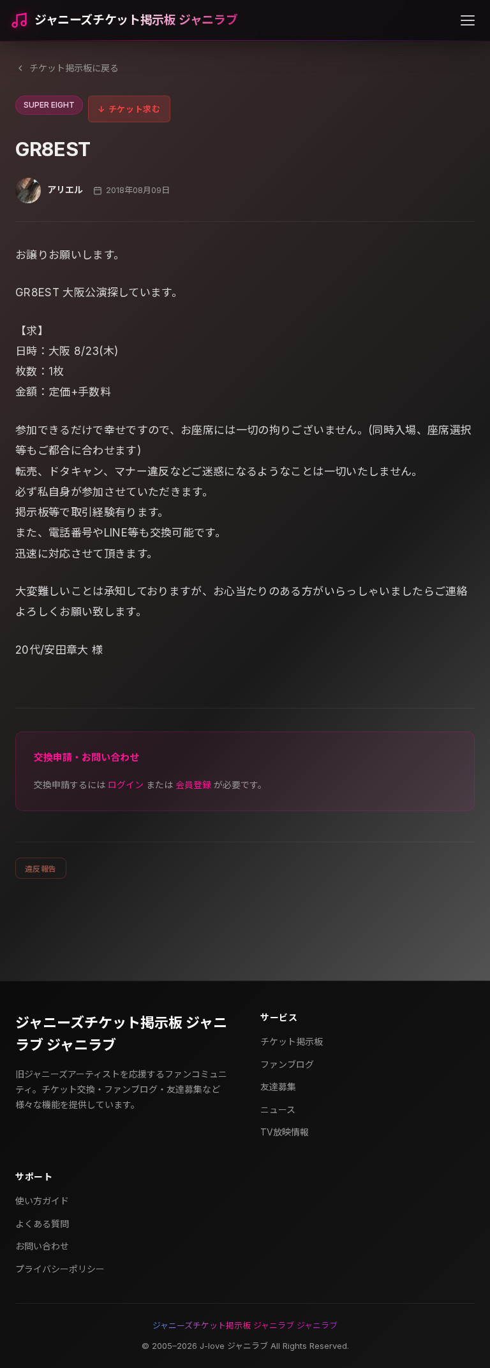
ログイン (126, 784)
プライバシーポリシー (60, 1269)
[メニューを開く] (468, 20)
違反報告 (41, 869)
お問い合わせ (42, 1246)
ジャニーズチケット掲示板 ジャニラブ (135, 20)
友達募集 (278, 1086)
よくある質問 (42, 1223)
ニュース (277, 1109)
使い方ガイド (42, 1200)
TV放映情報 (284, 1132)
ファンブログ (287, 1064)
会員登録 (193, 784)
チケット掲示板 (291, 1041)
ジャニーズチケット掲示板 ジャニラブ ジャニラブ (121, 1033)
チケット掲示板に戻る (74, 67)
